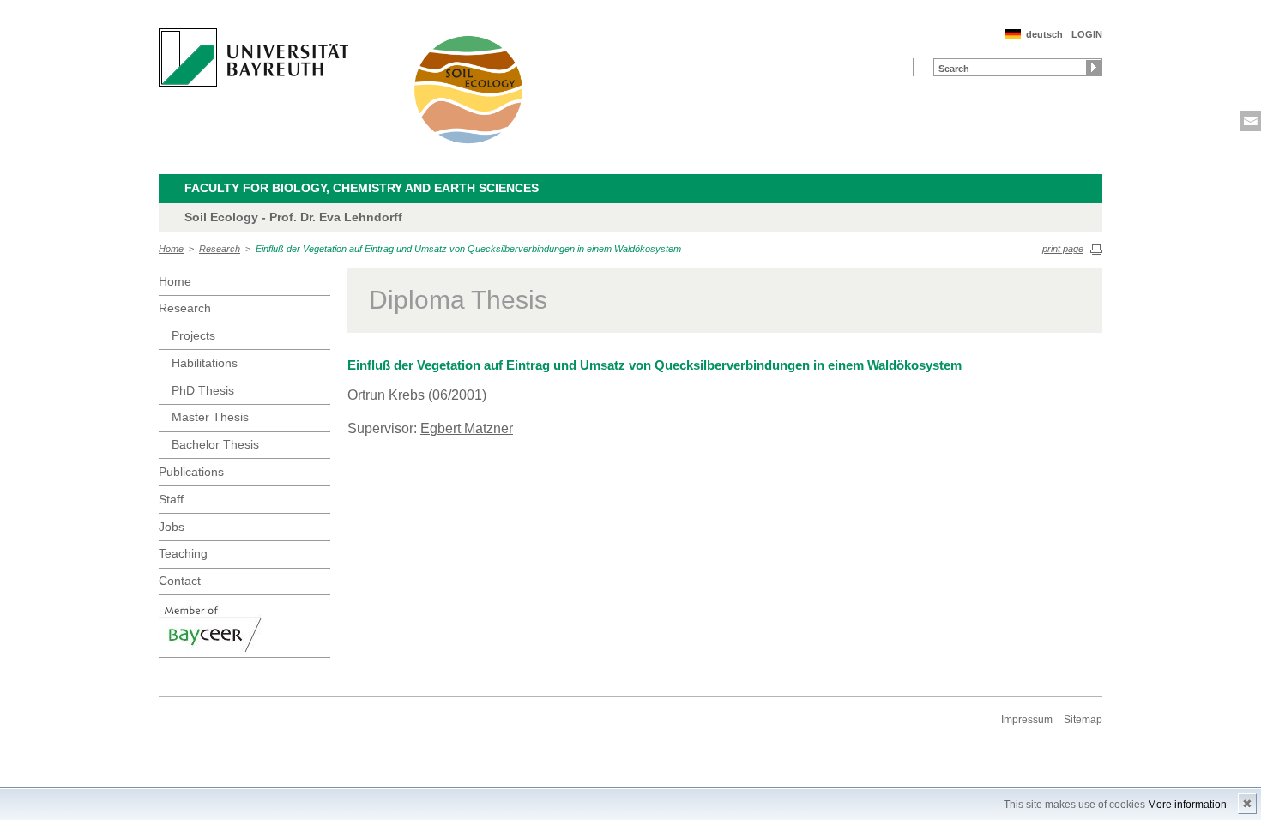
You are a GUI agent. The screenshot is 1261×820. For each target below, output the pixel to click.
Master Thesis (210, 417)
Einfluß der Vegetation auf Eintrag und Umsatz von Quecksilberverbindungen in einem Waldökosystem (468, 249)
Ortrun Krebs (386, 395)
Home (171, 249)
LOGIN (1086, 34)
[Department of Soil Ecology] (469, 89)
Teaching (183, 553)
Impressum (1027, 720)
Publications (191, 472)
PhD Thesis (203, 390)
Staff (171, 499)
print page (1062, 249)
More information (1187, 805)
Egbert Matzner (466, 428)
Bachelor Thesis (215, 444)
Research (219, 249)
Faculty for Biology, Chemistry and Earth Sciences (361, 188)
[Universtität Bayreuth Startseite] (253, 57)
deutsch (1044, 34)
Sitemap (1083, 720)
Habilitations (205, 363)
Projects (193, 335)
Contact (180, 581)
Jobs (171, 527)
